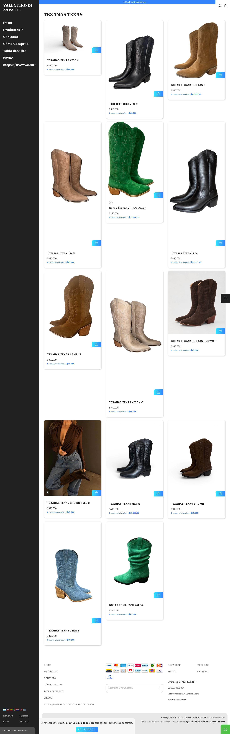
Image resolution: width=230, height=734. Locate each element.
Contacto (10, 37)
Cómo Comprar (15, 44)
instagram (8, 716)
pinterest (24, 722)
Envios (8, 58)
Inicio (7, 23)
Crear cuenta (9, 731)
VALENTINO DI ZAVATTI (17, 7)
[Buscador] (220, 6)
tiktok (6, 722)
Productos (11, 30)
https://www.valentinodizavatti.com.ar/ (19, 65)
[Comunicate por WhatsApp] (225, 729)
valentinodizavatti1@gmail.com (183, 693)
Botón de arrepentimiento (212, 722)
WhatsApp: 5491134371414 (181, 681)
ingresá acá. (191, 722)
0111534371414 (176, 687)
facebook (24, 716)
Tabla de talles (14, 51)
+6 (111, 203)
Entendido (87, 729)
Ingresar (22, 731)
